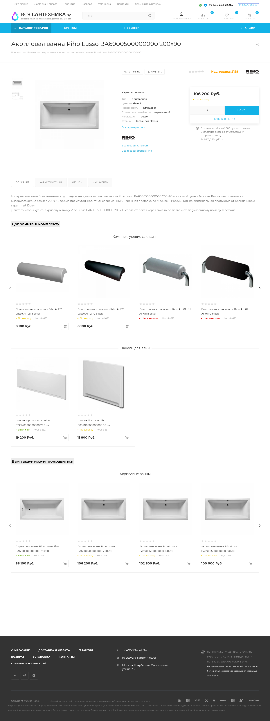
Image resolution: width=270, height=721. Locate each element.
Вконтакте (15, 676)
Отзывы (77, 182)
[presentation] (10, 288)
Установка (41, 656)
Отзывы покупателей (28, 663)
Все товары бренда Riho (137, 150)
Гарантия (85, 650)
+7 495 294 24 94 (221, 5)
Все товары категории (136, 145)
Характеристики (51, 182)
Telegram (24, 676)
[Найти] (149, 15)
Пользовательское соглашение (227, 662)
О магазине (20, 650)
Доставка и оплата (54, 650)
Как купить (100, 182)
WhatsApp (34, 676)
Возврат (17, 656)
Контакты (67, 656)
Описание (22, 182)
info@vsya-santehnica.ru (139, 657)
